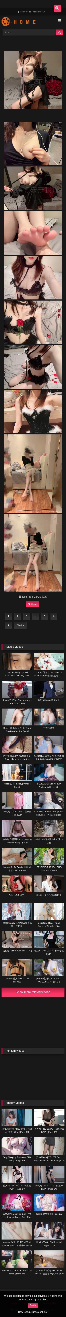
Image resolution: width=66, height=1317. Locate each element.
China (34, 604)
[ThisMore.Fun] (27, 22)
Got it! (33, 1305)
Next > (20, 625)
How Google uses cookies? (33, 1312)
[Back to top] (56, 1308)
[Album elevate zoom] (57, 8)
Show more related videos (33, 992)
